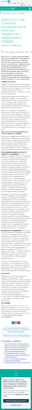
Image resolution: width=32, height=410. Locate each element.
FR (6, 1)
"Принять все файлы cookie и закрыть (16, 400)
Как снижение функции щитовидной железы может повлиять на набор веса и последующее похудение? (16, 330)
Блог (4, 12)
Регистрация (20, 3)
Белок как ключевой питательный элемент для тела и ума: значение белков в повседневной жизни (16, 349)
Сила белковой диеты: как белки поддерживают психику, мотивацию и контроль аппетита (17, 355)
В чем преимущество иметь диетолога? (17, 362)
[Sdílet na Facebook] (13, 322)
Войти (12, 3)
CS (2, 1)
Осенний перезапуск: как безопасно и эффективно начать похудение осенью (17, 345)
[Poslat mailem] (19, 322)
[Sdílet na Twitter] (16, 322)
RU (9, 1)
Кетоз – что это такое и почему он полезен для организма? (16, 360)
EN (4, 1)
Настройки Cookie (16, 405)
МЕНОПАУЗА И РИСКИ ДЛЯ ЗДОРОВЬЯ (16, 336)
